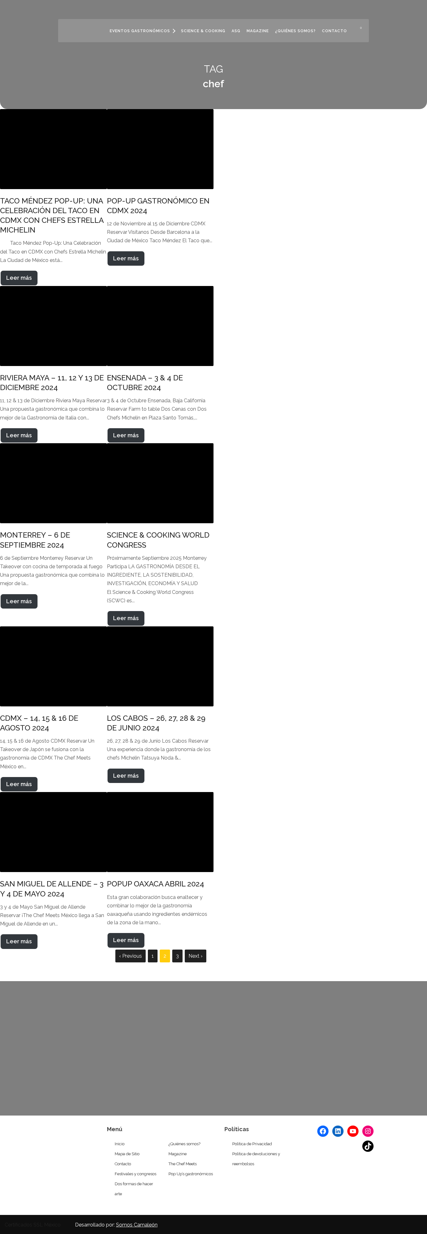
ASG (236, 31)
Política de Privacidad (252, 1143)
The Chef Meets (182, 1163)
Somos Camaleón (137, 1225)
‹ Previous (130, 956)
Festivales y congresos (135, 1173)
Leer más (19, 277)
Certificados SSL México (33, 1225)
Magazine (258, 31)
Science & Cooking (203, 31)
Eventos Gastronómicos (140, 31)
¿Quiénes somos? (295, 31)
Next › (195, 956)
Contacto (334, 31)
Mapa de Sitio (127, 1153)
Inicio (119, 1143)
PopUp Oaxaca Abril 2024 (155, 883)
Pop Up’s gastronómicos (190, 1173)
